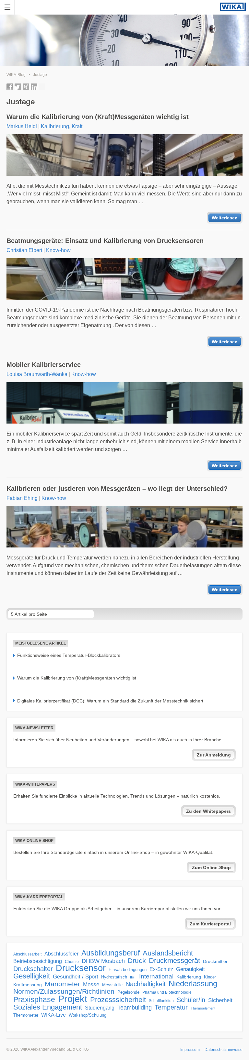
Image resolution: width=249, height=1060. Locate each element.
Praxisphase (34, 999)
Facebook (9, 86)
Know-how (58, 250)
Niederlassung (193, 983)
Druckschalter (33, 969)
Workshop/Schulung (87, 1015)
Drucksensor (81, 968)
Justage (40, 74)
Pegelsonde (128, 992)
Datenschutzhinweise (224, 1049)
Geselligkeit (31, 976)
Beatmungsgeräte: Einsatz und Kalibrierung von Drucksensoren (105, 240)
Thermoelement (203, 1008)
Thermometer (25, 1015)
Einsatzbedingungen (128, 969)
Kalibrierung (55, 126)
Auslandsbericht (168, 953)
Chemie (72, 961)
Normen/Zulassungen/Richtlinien (63, 991)
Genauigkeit (190, 969)
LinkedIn (34, 86)
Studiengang (99, 1007)
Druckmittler (215, 961)
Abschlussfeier (61, 953)
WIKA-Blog (16, 74)
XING (26, 86)
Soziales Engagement (47, 1007)
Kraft (77, 126)
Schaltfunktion (161, 1001)
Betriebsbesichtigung (37, 961)
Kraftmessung (27, 984)
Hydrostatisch (114, 977)
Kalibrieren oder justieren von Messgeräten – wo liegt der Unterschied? (117, 488)
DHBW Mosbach (103, 961)
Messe (91, 984)
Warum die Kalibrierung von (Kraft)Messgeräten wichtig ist (97, 116)
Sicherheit (220, 1000)
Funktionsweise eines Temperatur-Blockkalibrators (68, 655)
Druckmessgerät (174, 960)
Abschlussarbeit (27, 954)
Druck (137, 960)
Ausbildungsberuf (110, 953)
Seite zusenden (42, 86)
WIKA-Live (53, 1015)
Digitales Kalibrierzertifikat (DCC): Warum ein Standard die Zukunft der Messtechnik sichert (110, 700)
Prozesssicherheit (118, 1000)
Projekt (72, 999)
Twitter (18, 86)
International (156, 976)
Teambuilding (134, 1007)
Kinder (210, 977)
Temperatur (171, 1007)
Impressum (190, 1049)
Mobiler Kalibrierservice (43, 364)
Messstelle (112, 984)
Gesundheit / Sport (75, 977)
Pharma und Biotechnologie (167, 992)
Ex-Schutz (161, 969)
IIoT (133, 977)
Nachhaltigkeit (145, 984)
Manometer (62, 984)
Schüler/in (191, 1000)
